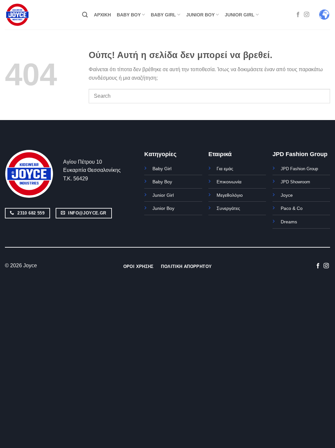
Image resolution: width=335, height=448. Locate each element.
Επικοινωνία (229, 181)
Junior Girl (163, 195)
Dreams (289, 221)
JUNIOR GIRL (240, 14)
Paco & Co (292, 208)
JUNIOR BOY (200, 14)
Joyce (287, 195)
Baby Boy (162, 181)
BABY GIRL (163, 14)
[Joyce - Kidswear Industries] (21, 15)
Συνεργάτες (228, 208)
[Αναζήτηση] (84, 15)
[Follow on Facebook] (298, 15)
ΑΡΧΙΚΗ (102, 14)
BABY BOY (129, 14)
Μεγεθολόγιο (230, 195)
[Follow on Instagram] (306, 15)
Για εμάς (225, 168)
